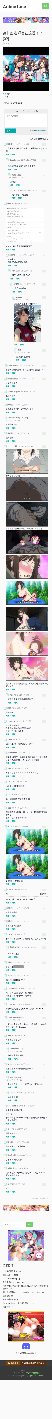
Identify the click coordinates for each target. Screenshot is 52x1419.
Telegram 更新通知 (32, 1372)
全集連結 (6, 94)
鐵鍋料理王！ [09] (10, 1275)
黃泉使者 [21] (8, 1306)
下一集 (5, 96)
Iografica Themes (36, 1375)
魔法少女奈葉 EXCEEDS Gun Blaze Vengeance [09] (23, 1292)
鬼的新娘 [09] (8, 1296)
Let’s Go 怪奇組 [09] (11, 1278)
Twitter (16, 1372)
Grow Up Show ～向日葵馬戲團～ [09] (18, 1303)
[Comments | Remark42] (26, 655)
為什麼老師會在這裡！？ (16, 103)
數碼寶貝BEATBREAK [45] (13, 1282)
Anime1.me (14, 6)
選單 (45, 6)
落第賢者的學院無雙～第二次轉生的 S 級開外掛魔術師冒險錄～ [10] (25, 1287)
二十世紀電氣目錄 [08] (12, 1271)
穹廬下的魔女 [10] (10, 1299)
